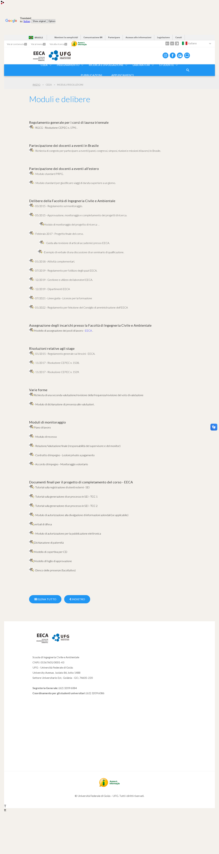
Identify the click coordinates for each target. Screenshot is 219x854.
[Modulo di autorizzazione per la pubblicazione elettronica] (31, 533)
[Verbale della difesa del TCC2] (31, 524)
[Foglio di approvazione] (31, 561)
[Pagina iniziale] (41, 642)
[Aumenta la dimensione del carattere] (167, 43)
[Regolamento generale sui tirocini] (31, 353)
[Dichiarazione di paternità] (31, 542)
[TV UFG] (187, 55)
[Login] (2, 3)
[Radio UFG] (180, 55)
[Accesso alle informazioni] (79, 44)
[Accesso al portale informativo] (109, 786)
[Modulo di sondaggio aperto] (188, 70)
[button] (44, 65)
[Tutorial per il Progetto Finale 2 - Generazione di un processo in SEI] (31, 505)
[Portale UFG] (60, 59)
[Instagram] (165, 55)
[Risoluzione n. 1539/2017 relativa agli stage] (31, 372)
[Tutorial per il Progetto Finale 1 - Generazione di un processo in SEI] (31, 487)
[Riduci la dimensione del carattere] (172, 43)
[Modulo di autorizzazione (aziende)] (31, 515)
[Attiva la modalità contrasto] (177, 43)
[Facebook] (173, 55)
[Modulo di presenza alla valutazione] (31, 330)
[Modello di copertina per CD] (31, 551)
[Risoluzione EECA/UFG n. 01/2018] (31, 261)
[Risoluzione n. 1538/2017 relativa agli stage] (31, 362)
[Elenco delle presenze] (31, 570)
